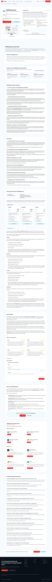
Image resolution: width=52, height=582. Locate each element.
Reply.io (11, 461)
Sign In (43, 1)
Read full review (12, 36)
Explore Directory (4, 570)
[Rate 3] (11, 365)
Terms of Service (48, 579)
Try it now (23, 415)
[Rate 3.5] (12, 365)
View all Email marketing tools (39, 70)
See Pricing (17, 21)
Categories (13, 1)
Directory (10, 1)
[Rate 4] (13, 365)
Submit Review (41, 378)
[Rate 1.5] (9, 365)
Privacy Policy (45, 560)
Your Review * (9, 372)
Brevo (31, 461)
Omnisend (11, 449)
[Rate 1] (8, 365)
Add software (26, 566)
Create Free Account (12, 570)
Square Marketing (33, 449)
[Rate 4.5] (14, 365)
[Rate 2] (10, 365)
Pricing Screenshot (10, 228)
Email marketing (9, 3)
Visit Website (7, 21)
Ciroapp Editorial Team (7, 18)
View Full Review (10, 456)
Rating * (9, 364)
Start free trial (13, 223)
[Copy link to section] (45, 191)
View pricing (29, 415)
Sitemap (44, 563)
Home (2, 3)
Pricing (21, 1)
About (34, 560)
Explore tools (48, 1)
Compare (17, 1)
